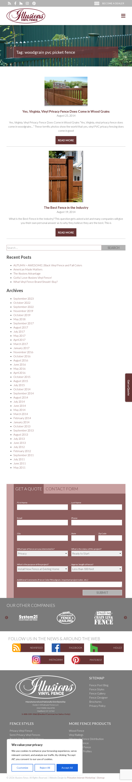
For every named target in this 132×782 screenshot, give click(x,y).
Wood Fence (76, 730)
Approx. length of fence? (82, 564)
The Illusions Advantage (27, 273)
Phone (74, 518)
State (73, 533)
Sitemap (100, 777)
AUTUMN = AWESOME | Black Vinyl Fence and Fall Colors (47, 265)
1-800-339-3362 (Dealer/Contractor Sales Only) (45, 714)
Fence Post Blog (98, 685)
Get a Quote (28, 488)
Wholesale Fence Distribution (86, 738)
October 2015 (21, 376)
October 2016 (21, 356)
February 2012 (22, 451)
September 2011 (23, 455)
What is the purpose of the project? (33, 564)
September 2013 (23, 430)
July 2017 (19, 331)
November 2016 (23, 352)
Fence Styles (96, 689)
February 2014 (22, 418)
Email (19, 518)
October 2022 (21, 302)
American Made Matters (27, 269)
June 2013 (19, 442)
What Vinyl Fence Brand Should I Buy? (35, 281)
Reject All (45, 767)
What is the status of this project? (86, 549)
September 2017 (23, 323)
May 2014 (19, 409)
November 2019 (23, 310)
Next (125, 617)
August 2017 (20, 327)
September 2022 (23, 306)
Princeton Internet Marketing (81, 777)
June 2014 (19, 405)
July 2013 (19, 438)
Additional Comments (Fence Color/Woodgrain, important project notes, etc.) (52, 580)
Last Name (76, 502)
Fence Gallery (97, 693)
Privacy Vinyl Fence (21, 730)
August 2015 (20, 381)
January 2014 (21, 422)
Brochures (95, 701)
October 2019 (21, 315)
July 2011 (19, 459)
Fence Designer (98, 697)
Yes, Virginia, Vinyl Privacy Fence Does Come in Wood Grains (66, 111)
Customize (22, 767)
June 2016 (19, 364)
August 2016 (20, 360)
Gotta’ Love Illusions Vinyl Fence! (32, 277)
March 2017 (20, 343)
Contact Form (62, 488)
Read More (66, 140)
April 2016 (19, 372)
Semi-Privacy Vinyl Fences (25, 734)
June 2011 (19, 463)
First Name (22, 502)
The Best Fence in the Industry (66, 207)
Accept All (67, 767)
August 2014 (20, 397)
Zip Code (102, 533)
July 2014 (19, 401)
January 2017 (21, 348)
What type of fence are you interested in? (35, 549)
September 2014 (23, 393)
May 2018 (19, 319)
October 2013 (21, 426)
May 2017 (19, 335)
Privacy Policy (97, 705)
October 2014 (21, 389)
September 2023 (23, 298)
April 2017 (19, 339)
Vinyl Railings (76, 734)
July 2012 (19, 446)
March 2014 (20, 413)
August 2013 (20, 434)
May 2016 (19, 368)
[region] (44, 757)
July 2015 (19, 385)
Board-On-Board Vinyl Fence (27, 738)
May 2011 (19, 467)
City (19, 533)
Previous (6, 617)
